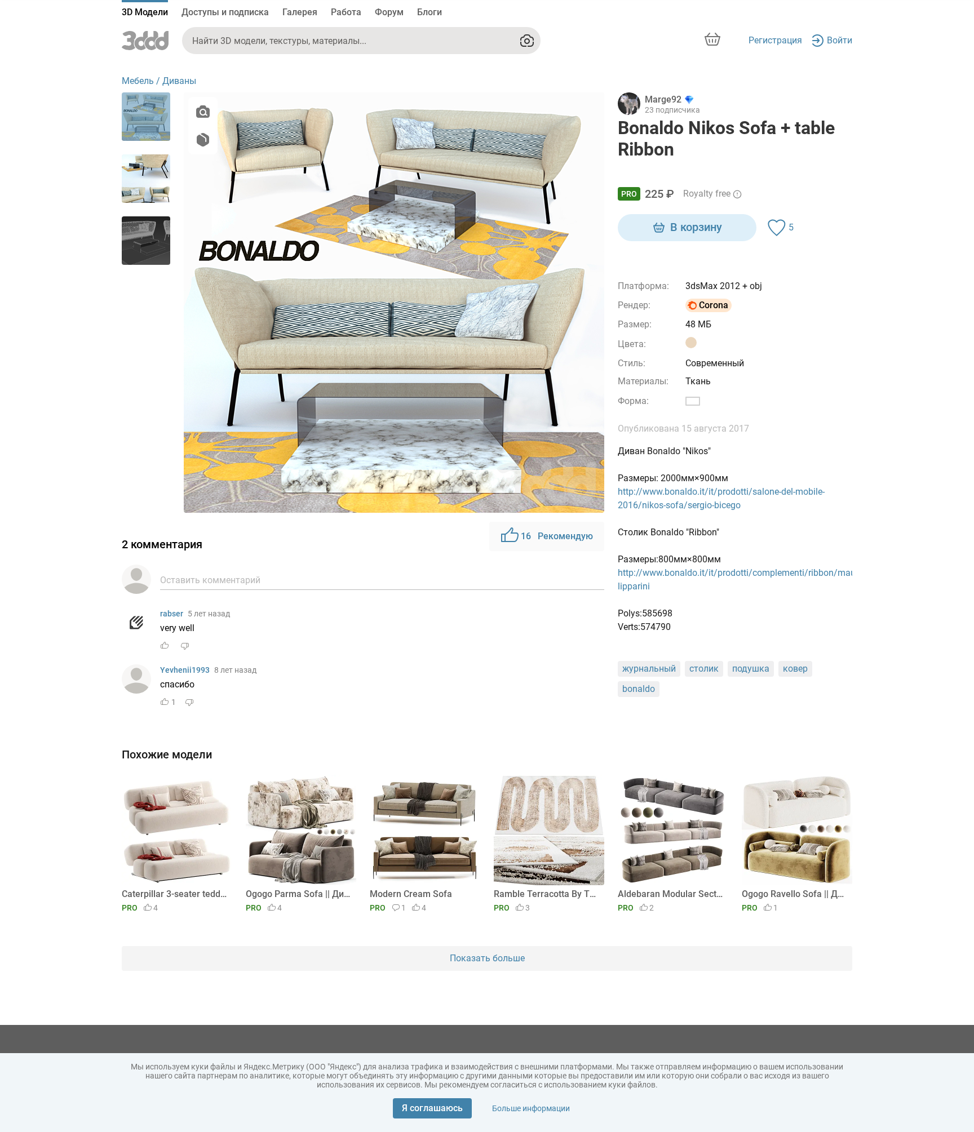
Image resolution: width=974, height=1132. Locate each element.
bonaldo (638, 688)
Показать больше (487, 958)
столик (704, 668)
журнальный (649, 668)
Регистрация (775, 40)
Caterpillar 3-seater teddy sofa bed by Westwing (175, 894)
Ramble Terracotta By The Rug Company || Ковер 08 (547, 894)
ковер (795, 668)
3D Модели (145, 12)
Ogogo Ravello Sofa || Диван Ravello (795, 894)
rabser (171, 613)
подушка (750, 668)
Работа (346, 12)
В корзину (696, 227)
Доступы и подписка (225, 12)
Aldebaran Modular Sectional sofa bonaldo (671, 894)
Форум (389, 12)
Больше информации (531, 1108)
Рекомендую (557, 536)
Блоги (429, 12)
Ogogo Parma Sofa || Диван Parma (299, 894)
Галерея (299, 12)
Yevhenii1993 (185, 669)
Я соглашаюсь (432, 1108)
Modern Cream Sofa (411, 894)
